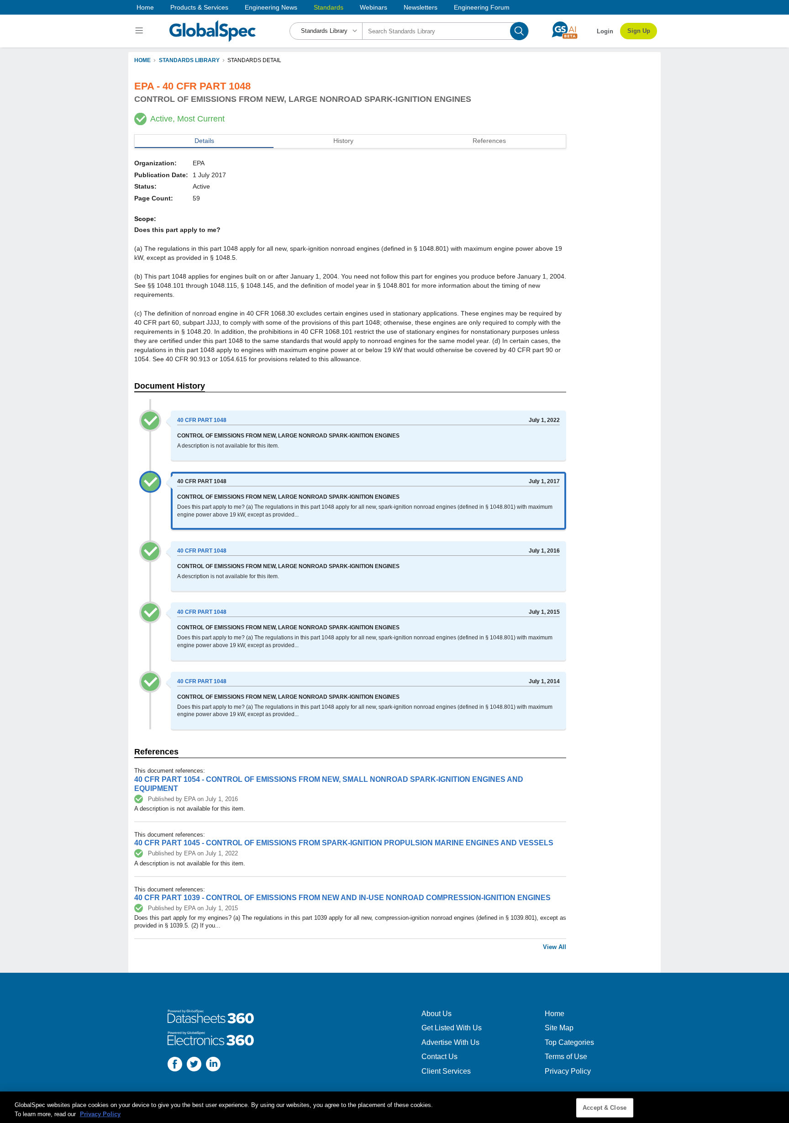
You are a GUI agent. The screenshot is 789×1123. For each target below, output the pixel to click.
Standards (328, 7)
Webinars (373, 7)
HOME (142, 60)
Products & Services (199, 7)
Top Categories (569, 1042)
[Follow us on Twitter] (194, 1065)
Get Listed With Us (451, 1028)
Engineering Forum (482, 7)
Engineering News (271, 7)
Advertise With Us (450, 1042)
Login (605, 31)
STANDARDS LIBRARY (189, 60)
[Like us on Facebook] (175, 1065)
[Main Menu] (140, 31)
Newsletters (420, 7)
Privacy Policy (568, 1071)
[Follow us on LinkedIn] (213, 1065)
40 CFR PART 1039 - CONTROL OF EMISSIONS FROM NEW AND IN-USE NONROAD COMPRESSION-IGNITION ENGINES (342, 898)
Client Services (446, 1071)
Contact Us (439, 1056)
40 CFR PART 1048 (201, 420)
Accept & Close (604, 1107)
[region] (394, 1107)
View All (554, 947)
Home (145, 7)
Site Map (559, 1028)
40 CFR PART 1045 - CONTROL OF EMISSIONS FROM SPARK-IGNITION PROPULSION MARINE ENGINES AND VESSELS (343, 843)
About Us (436, 1014)
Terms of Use (566, 1056)
